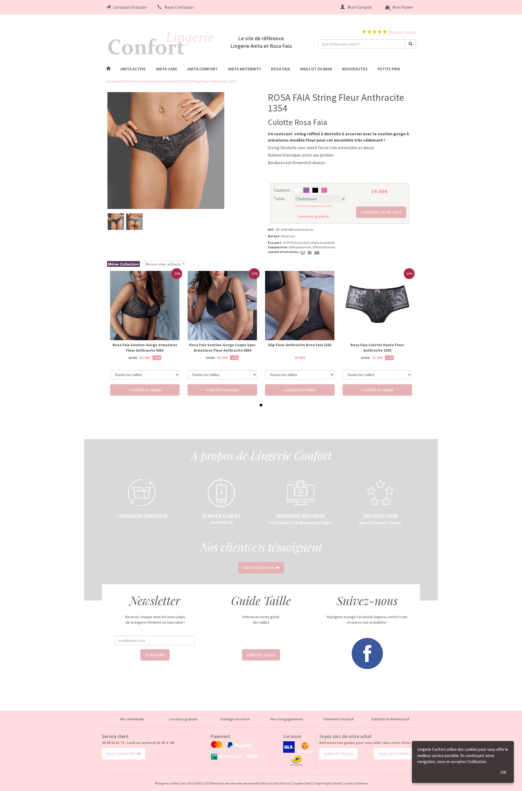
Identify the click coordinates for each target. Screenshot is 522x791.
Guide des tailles (261, 654)
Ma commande (132, 719)
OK (504, 772)
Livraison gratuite (183, 719)
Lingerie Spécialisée (326, 783)
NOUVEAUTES (355, 68)
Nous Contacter (179, 7)
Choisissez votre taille (381, 212)
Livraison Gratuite (130, 7)
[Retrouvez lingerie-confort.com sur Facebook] (367, 653)
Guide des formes (393, 753)
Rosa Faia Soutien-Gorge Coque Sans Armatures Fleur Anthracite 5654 (222, 347)
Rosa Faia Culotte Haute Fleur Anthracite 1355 (377, 347)
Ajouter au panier (145, 389)
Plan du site (270, 783)
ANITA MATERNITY (244, 68)
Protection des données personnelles (235, 783)
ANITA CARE (166, 68)
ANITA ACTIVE (133, 68)
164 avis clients (401, 32)
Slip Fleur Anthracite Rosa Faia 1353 (299, 344)
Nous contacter (121, 753)
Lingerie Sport (302, 783)
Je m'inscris (155, 654)
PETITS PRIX (389, 68)
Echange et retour (235, 719)
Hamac (285, 783)
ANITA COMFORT (202, 68)
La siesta (348, 783)
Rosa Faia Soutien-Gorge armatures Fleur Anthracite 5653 (145, 347)
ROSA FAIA (280, 68)
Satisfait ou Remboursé (390, 719)
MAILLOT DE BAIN (316, 68)
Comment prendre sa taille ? (313, 206)
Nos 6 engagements (287, 719)
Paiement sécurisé (339, 719)
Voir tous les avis (259, 567)
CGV (205, 783)
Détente (362, 783)
